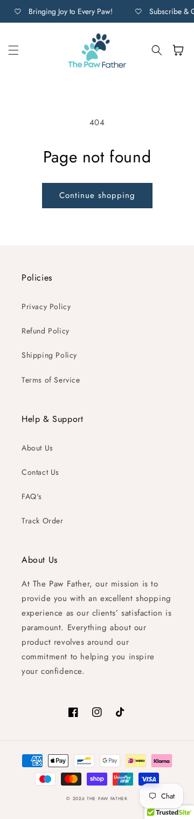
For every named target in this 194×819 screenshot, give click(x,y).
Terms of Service (51, 379)
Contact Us (40, 472)
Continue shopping (97, 195)
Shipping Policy (49, 355)
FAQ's (32, 496)
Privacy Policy (46, 306)
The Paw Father (107, 798)
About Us (37, 447)
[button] (13, 50)
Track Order (43, 520)
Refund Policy (46, 330)
